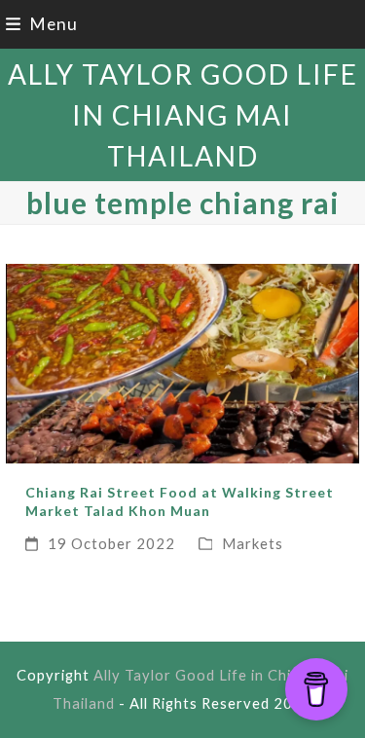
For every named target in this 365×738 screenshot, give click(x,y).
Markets (252, 543)
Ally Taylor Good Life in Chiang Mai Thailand (183, 114)
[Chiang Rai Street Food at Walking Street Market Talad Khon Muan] (183, 361)
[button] (42, 24)
